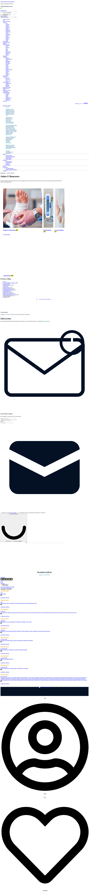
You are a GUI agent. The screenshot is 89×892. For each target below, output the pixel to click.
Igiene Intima (7, 50)
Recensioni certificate (44, 572)
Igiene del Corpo (7, 46)
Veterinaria (5, 297)
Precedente (3, 589)
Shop (45, 698)
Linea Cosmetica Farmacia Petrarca (8, 25)
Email (2, 421)
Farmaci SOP (5, 41)
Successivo (9, 589)
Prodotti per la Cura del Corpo (8, 35)
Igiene (7, 115)
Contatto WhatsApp (4, 312)
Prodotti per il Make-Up (8, 30)
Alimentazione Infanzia (8, 84)
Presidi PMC (8, 81)
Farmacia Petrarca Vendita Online (7, 1)
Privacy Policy (13, 512)
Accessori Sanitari (7, 94)
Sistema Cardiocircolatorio (9, 69)
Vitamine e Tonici (8, 74)
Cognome (3, 420)
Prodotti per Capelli (8, 28)
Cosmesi (7, 106)
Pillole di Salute (6, 318)
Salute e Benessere (6, 92)
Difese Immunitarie (8, 61)
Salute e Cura (8, 134)
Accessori (7, 77)
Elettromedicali (8, 97)
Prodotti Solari (7, 40)
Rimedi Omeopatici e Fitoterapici (6, 91)
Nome (2, 418)
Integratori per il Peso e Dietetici (8, 63)
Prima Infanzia (6, 82)
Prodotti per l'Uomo (7, 87)
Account (45, 793)
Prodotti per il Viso (8, 32)
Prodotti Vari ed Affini (7, 293)
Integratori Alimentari (5, 56)
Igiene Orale (8, 51)
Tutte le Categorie (6, 19)
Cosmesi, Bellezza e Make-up (9, 282)
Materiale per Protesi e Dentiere (8, 53)
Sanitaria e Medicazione (8, 99)
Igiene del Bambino (7, 86)
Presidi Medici (8, 148)
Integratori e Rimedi (9, 123)
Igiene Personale (6, 44)
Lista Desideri (45, 890)
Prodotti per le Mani (8, 38)
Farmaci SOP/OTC (6, 42)
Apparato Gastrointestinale (9, 59)
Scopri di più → (47, 321)
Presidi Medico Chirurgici (6, 76)
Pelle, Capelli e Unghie (7, 66)
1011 (4, 20)
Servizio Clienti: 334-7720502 (8, 8)
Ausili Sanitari (7, 96)
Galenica (4, 43)
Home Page (3, 173)
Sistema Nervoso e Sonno (7, 71)
